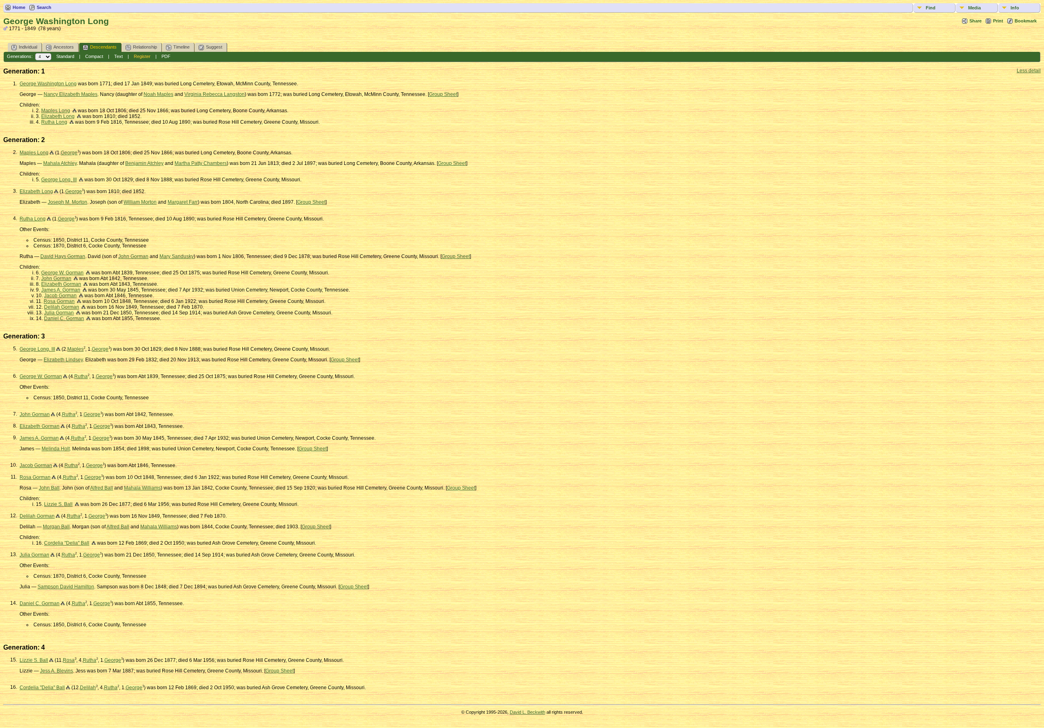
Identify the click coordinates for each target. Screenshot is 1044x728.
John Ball (49, 488)
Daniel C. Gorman (64, 318)
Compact (94, 56)
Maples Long (55, 111)
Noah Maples (158, 94)
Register (142, 56)
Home (19, 7)
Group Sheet (443, 94)
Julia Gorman (59, 313)
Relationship (145, 47)
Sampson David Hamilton (66, 587)
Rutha (81, 376)
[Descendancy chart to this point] (52, 153)
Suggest (214, 47)
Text (118, 56)
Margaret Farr (183, 202)
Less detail (1029, 70)
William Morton (140, 202)
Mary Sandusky (176, 256)
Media (974, 7)
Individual (28, 47)
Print (998, 20)
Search (44, 7)
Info (1015, 7)
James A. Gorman (60, 290)
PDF (165, 56)
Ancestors (63, 47)
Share (975, 20)
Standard (65, 56)
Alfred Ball (101, 488)
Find (931, 7)
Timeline (181, 47)
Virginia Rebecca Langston (214, 94)
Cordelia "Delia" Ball (66, 543)
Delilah (88, 687)
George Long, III (59, 180)
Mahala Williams (142, 488)
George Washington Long (48, 84)
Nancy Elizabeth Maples (70, 94)
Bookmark (1026, 20)
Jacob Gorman (60, 295)
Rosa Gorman (59, 301)
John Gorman (133, 256)
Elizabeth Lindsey (63, 360)
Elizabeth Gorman (61, 284)
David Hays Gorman (62, 256)
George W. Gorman (62, 273)
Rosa (69, 660)
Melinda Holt (56, 449)
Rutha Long (54, 122)
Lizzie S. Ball (58, 504)
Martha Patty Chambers (201, 163)
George (69, 153)
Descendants (103, 47)
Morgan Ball (56, 527)
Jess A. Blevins (56, 671)
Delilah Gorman (61, 307)
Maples (75, 349)
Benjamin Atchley (144, 163)
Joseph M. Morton (67, 202)
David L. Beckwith (527, 712)
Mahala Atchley (60, 163)
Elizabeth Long (58, 116)
